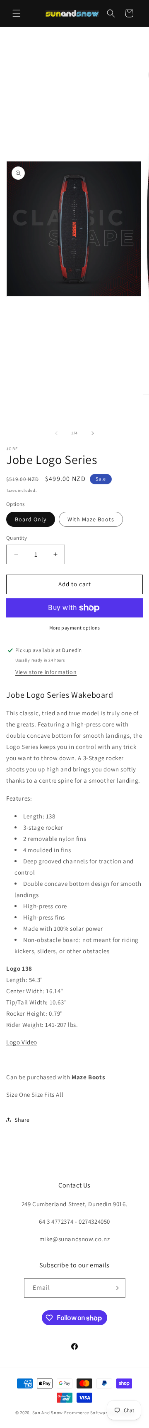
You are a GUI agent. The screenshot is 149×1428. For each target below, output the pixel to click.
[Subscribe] (116, 1288)
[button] (16, 13)
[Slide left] (56, 433)
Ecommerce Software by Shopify (99, 1413)
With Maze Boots (90, 519)
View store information (46, 672)
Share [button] (22, 1119)
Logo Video (21, 1042)
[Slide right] (93, 433)
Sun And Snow (47, 1413)
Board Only (30, 519)
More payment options (74, 628)
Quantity (16, 537)
